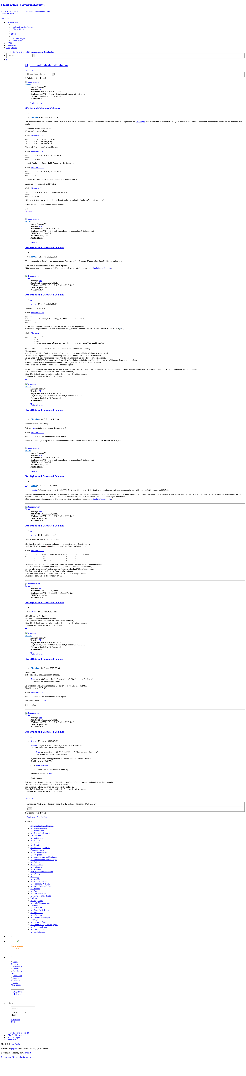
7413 (41, 226)
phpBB (14, 1048)
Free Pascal (17, 966)
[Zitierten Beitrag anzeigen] (53, 490)
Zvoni (27, 278)
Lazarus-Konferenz (15, 979)
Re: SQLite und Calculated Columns (44, 247)
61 (40, 89)
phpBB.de (29, 1053)
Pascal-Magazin (15, 963)
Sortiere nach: (55, 804)
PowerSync (140, 122)
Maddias (28, 85)
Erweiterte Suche (15, 1020)
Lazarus (16, 969)
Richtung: (81, 804)
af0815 (28, 222)
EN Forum (17, 976)
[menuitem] (22, 27)
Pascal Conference (16, 983)
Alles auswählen (37, 135)
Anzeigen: (31, 804)
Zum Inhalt (5, 18)
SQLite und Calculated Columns (46, 65)
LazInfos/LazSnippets (102, 268)
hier (34, 428)
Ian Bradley (16, 1044)
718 (40, 280)
